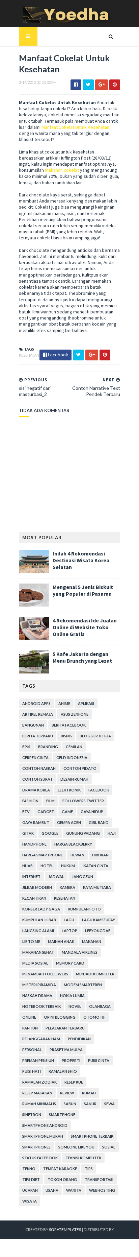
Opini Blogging (60, 1017)
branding (48, 746)
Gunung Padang (83, 833)
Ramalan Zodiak (39, 1082)
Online (29, 1017)
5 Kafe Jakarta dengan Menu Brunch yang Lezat (82, 657)
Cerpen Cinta (35, 757)
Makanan (91, 941)
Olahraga (100, 1006)
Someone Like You (76, 1147)
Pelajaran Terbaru (65, 1028)
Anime (64, 703)
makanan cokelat (62, 170)
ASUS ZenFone (74, 714)
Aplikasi (86, 703)
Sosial (108, 1147)
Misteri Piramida (39, 984)
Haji (112, 833)
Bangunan (33, 725)
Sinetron (31, 1114)
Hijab (27, 865)
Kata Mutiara (97, 887)
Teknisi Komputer (83, 1158)
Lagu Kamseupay (98, 920)
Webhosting (102, 1190)
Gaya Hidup (92, 811)
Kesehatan (29, 355)
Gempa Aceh (69, 822)
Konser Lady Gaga (41, 909)
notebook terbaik (41, 1006)
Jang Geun (82, 876)
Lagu (69, 920)
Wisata (29, 1201)
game (67, 811)
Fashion (30, 801)
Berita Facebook (69, 725)
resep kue (73, 1082)
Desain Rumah (74, 779)
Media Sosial (35, 963)
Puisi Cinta (98, 1060)
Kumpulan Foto (84, 909)
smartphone (62, 1114)
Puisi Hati (31, 1071)
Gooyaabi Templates (69, 1247)
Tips (89, 1168)
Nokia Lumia (72, 995)
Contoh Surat (37, 779)
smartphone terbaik (92, 1136)
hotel (46, 865)
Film (50, 801)
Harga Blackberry (73, 844)
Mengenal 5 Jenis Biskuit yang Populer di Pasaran (83, 590)
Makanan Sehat (38, 952)
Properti (71, 1060)
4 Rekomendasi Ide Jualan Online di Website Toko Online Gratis (85, 627)
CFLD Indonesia (71, 757)
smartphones (36, 1147)
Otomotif (94, 1017)
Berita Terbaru (37, 736)
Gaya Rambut (35, 822)
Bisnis (66, 736)
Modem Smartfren (83, 984)
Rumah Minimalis (39, 1103)
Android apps (36, 703)
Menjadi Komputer (95, 974)
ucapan (30, 1190)
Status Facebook (40, 1158)
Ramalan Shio (63, 1071)
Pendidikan (79, 1039)
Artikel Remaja (37, 714)
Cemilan (74, 746)
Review (67, 1093)
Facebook (98, 790)
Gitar (28, 833)
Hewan (77, 855)
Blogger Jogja (95, 736)
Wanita (73, 1190)
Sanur (90, 1103)
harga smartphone (42, 855)
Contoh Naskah (39, 768)
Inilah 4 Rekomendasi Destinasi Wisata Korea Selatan (81, 560)
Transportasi (99, 1179)
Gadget (45, 811)
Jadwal (56, 876)
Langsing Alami (38, 930)
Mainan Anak (61, 941)
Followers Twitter (83, 801)
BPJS (26, 746)
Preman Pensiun (38, 1060)
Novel (74, 1006)
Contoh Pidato (79, 768)
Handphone (34, 844)
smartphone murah (42, 1136)
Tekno (28, 1168)
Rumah (89, 1093)
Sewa (109, 1103)
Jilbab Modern (37, 887)
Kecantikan (34, 898)
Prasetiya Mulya (66, 1049)
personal (32, 1049)
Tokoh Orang (62, 1179)
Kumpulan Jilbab (39, 920)
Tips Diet (31, 1179)
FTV (26, 811)
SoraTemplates (65, 1229)
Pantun (30, 1028)
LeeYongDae (97, 930)
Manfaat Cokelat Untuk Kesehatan (75, 127)
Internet (31, 876)
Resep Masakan (37, 1093)
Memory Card (70, 963)
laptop (69, 930)
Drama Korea (36, 790)
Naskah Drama (37, 995)
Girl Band (99, 822)
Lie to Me (31, 941)
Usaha (52, 1190)
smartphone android (44, 1125)
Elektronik (69, 790)
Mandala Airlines (80, 952)
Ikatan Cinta (95, 865)
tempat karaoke (60, 1168)
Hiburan (100, 855)
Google (49, 833)
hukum (68, 865)
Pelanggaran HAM (41, 1039)
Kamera (67, 887)
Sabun (70, 1103)
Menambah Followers (45, 974)
